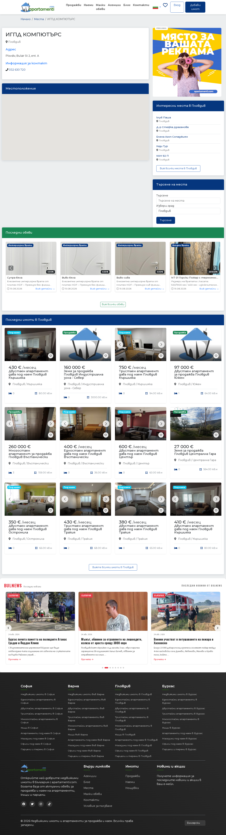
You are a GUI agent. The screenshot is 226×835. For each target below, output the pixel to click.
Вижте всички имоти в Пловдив (113, 567)
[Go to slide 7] (120, 667)
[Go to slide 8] (123, 667)
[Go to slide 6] (118, 667)
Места (39, 19)
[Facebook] (24, 804)
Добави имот (195, 7)
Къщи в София (29, 727)
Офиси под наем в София (36, 743)
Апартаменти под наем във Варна (89, 740)
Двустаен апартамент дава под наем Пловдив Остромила (28, 529)
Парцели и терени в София (37, 749)
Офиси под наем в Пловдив (131, 750)
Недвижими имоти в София (38, 694)
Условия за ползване (98, 805)
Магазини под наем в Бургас (179, 738)
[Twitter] (32, 804)
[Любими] (165, 7)
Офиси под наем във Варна (84, 750)
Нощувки (132, 788)
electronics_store (32, 42)
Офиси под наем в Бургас (177, 743)
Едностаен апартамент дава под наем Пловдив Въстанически (85, 454)
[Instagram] (41, 804)
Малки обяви (100, 7)
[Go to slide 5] (115, 667)
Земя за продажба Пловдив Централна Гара (195, 452)
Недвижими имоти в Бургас (179, 694)
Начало (26, 19)
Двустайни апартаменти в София (42, 708)
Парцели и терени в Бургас (179, 749)
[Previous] (8, 628)
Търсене (162, 195)
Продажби (73, 5)
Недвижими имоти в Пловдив (133, 694)
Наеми (88, 5)
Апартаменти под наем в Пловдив (136, 740)
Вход (177, 5)
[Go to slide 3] (110, 667)
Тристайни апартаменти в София (42, 713)
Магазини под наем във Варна (86, 745)
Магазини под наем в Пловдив (133, 745)
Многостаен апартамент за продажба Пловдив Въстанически (30, 454)
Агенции (114, 5)
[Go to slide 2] (106, 667)
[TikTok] (49, 804)
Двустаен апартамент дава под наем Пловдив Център (138, 454)
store (71, 42)
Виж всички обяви (113, 304)
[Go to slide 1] (102, 667)
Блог (126, 5)
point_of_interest (55, 42)
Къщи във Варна (78, 734)
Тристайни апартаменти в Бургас (183, 713)
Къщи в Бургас (171, 727)
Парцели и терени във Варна (86, 756)
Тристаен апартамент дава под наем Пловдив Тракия (84, 529)
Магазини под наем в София (38, 738)
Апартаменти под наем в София (40, 733)
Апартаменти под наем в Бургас (182, 733)
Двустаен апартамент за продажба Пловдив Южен (194, 374)
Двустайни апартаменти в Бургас (183, 708)
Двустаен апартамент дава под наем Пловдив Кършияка (28, 374)
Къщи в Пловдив (125, 734)
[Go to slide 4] (112, 667)
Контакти (141, 5)
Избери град (165, 205)
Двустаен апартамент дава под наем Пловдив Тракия (138, 529)
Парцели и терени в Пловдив (133, 756)
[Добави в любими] (50, 355)
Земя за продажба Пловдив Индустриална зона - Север (83, 374)
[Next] (217, 628)
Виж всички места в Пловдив (178, 168)
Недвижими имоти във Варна (86, 694)
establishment (86, 42)
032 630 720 (17, 69)
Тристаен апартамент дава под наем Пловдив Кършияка (139, 374)
